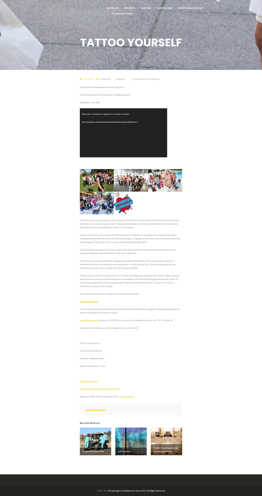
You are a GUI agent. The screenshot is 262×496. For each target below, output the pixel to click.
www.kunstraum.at (89, 301)
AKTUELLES (112, 8)
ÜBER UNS (146, 8)
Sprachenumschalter (122, 13)
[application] (123, 132)
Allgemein (121, 79)
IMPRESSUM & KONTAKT (191, 8)
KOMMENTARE (165, 8)
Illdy (106, 490)
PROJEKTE (129, 8)
